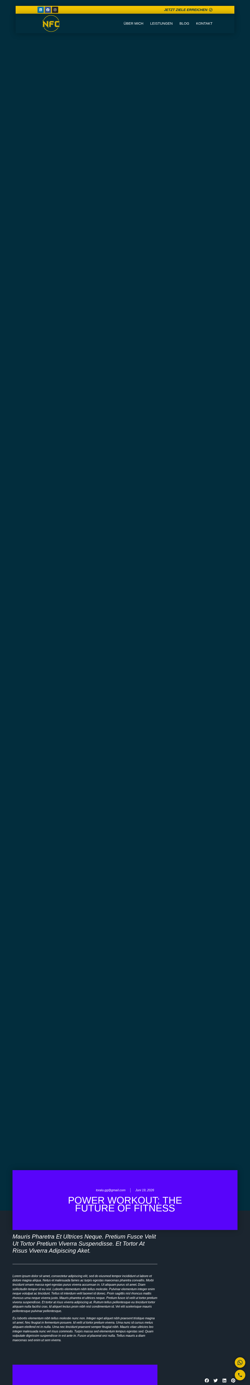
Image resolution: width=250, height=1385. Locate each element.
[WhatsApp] (240, 1362)
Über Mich (133, 23)
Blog (184, 23)
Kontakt (204, 23)
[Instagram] (55, 10)
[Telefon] (240, 1375)
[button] (206, 1380)
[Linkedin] (41, 10)
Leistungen (161, 23)
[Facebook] (48, 10)
